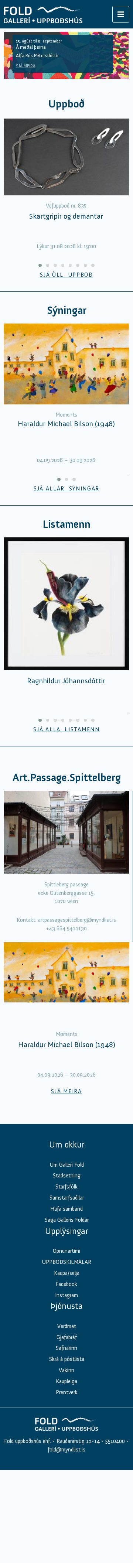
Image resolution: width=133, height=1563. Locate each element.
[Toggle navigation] (120, 14)
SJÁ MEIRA (25, 65)
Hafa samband (66, 1208)
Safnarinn (66, 1348)
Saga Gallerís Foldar (67, 1220)
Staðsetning (67, 1175)
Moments (66, 414)
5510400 (115, 1441)
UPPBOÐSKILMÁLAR (66, 1262)
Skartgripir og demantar (66, 216)
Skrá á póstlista (66, 1359)
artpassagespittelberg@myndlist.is (77, 920)
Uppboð (66, 104)
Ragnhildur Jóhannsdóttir (66, 680)
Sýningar (66, 310)
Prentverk (67, 1392)
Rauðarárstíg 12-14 (77, 1441)
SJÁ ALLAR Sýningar (66, 488)
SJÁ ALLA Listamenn (66, 729)
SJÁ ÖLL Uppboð (66, 274)
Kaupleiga (66, 1381)
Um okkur (66, 1144)
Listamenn (66, 524)
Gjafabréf (67, 1337)
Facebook (66, 1284)
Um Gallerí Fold (67, 1165)
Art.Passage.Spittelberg (67, 777)
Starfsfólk (66, 1186)
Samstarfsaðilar (67, 1197)
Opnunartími (66, 1251)
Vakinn (66, 1370)
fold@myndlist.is (66, 1449)
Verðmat (66, 1326)
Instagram (66, 1295)
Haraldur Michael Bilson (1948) (66, 423)
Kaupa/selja (66, 1273)
